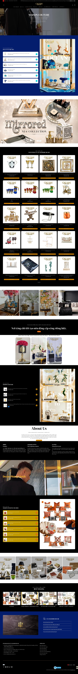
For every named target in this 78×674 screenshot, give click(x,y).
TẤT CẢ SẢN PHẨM (42, 21)
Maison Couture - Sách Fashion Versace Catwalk (14, 399)
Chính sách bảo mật (43, 648)
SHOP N (39, 331)
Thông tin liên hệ (42, 654)
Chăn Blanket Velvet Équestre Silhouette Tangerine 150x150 (15, 528)
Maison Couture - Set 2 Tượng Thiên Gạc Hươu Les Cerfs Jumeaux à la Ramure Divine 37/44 (20, 58)
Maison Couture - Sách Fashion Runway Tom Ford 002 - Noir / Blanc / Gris (17, 64)
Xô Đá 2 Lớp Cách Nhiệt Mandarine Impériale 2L (66, 224)
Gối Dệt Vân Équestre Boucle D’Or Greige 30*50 (11, 275)
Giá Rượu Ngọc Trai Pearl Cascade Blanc (48, 224)
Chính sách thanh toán (43, 653)
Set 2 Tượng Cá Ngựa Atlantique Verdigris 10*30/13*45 (48, 275)
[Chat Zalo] (77, 668)
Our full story (39, 440)
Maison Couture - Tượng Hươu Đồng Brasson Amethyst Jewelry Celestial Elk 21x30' (18, 53)
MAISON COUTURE (35, 21)
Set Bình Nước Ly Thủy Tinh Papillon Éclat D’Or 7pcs (11, 224)
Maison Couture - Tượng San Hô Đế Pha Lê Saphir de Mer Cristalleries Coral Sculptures (19, 80)
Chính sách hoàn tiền (43, 650)
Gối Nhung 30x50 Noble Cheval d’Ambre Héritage (14, 522)
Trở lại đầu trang (72, 669)
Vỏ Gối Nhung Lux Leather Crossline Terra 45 (13, 533)
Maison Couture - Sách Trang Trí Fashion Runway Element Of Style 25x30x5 (17, 388)
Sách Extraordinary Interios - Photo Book (30, 275)
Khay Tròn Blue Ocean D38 (11, 69)
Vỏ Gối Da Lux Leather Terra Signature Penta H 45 (14, 517)
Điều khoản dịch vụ (43, 645)
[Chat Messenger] (77, 666)
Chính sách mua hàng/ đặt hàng (45, 651)
